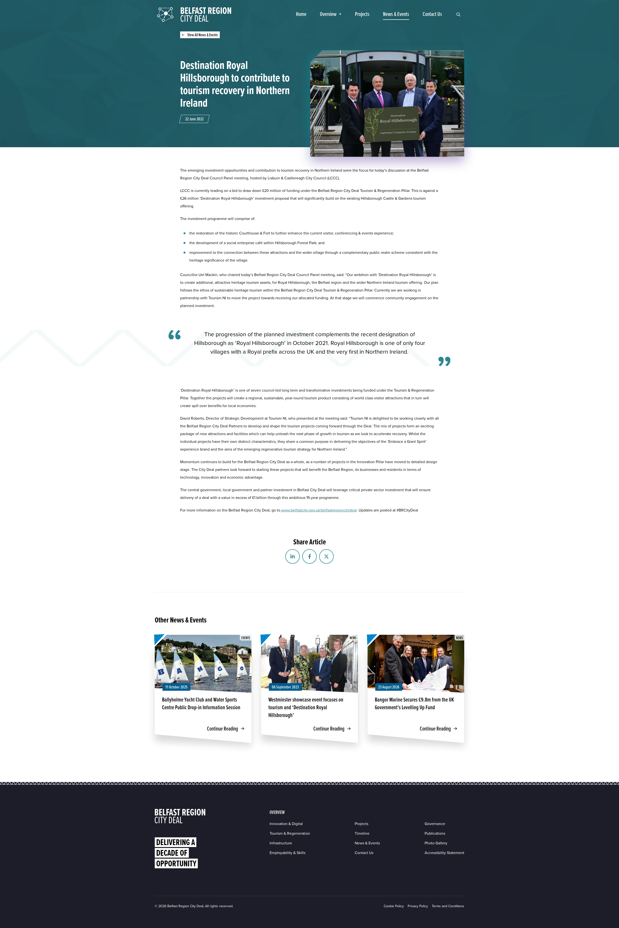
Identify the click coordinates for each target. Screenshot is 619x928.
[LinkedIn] (292, 556)
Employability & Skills (287, 852)
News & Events (367, 843)
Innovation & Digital (286, 823)
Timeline (362, 833)
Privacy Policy (418, 906)
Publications (435, 833)
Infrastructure (281, 843)
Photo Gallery (436, 843)
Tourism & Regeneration (290, 833)
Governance (435, 823)
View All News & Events (202, 35)
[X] (326, 556)
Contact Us (364, 852)
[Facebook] (309, 556)
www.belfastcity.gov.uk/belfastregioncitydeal (318, 510)
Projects (361, 823)
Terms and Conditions (448, 906)
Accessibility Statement (444, 852)
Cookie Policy (394, 906)
